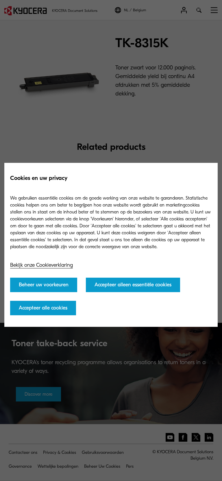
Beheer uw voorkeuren (44, 285)
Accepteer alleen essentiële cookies (133, 285)
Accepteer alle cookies (43, 308)
